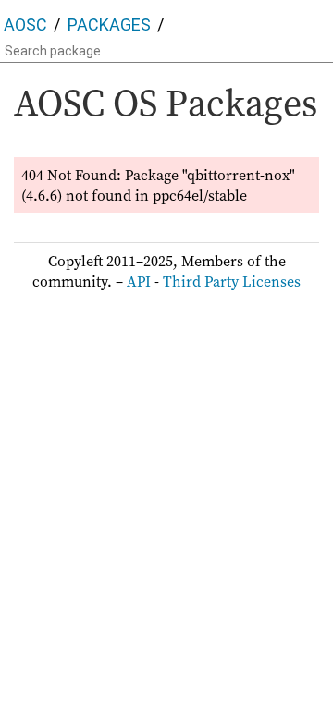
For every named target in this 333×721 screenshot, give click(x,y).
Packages (109, 24)
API (139, 281)
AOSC (25, 24)
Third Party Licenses (232, 281)
